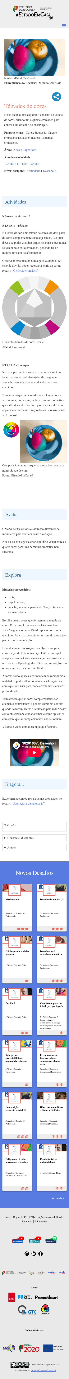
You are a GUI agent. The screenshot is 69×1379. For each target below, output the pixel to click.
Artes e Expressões (24, 150)
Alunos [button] (11, 847)
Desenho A (50, 171)
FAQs (32, 1217)
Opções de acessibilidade (50, 1217)
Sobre (8, 1217)
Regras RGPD (20, 1217)
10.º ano (9, 163)
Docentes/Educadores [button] (20, 838)
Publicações (40, 1221)
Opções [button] (11, 825)
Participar (27, 1221)
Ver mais (56, 1198)
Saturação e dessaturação (28, 803)
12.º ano (34, 163)
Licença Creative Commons (43, 1370)
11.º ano (22, 163)
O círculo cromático (25, 270)
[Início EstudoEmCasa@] (32, 8)
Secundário (33, 171)
